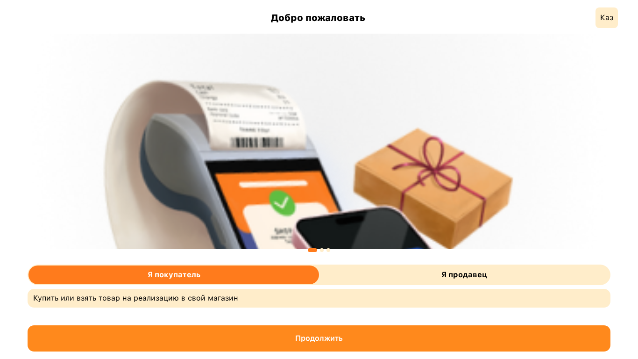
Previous (20, 141)
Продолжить (319, 338)
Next (617, 141)
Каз (606, 17)
